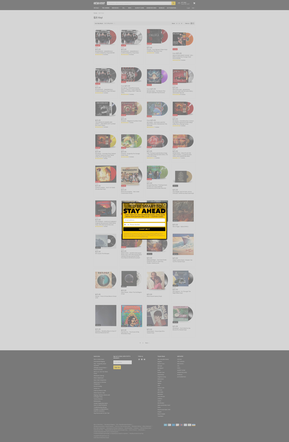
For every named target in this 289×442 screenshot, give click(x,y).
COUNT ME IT (144, 229)
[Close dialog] (165, 205)
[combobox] (126, 224)
